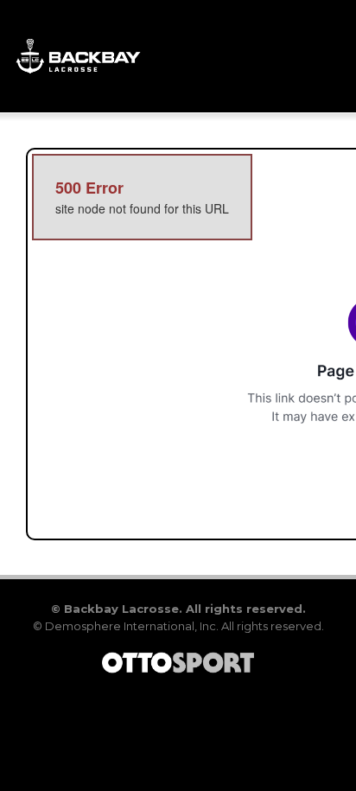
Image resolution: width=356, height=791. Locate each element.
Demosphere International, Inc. (132, 626)
